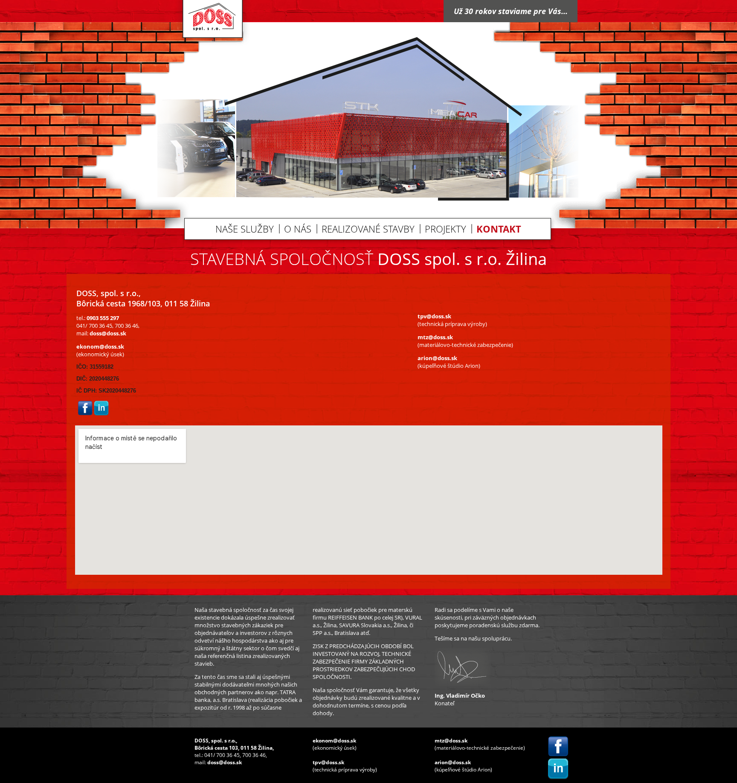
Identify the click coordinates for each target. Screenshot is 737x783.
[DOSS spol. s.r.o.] (212, 44)
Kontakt (498, 228)
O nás (297, 228)
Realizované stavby (368, 228)
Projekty (445, 228)
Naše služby (244, 228)
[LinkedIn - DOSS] (101, 413)
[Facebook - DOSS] (85, 413)
